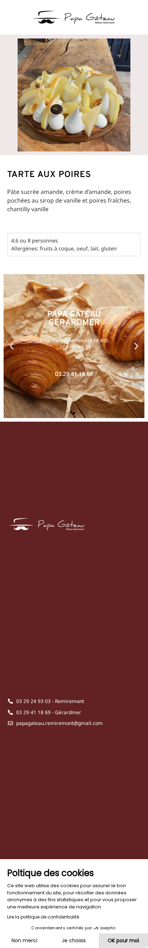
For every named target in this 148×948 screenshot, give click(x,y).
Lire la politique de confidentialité (43, 917)
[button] (11, 346)
